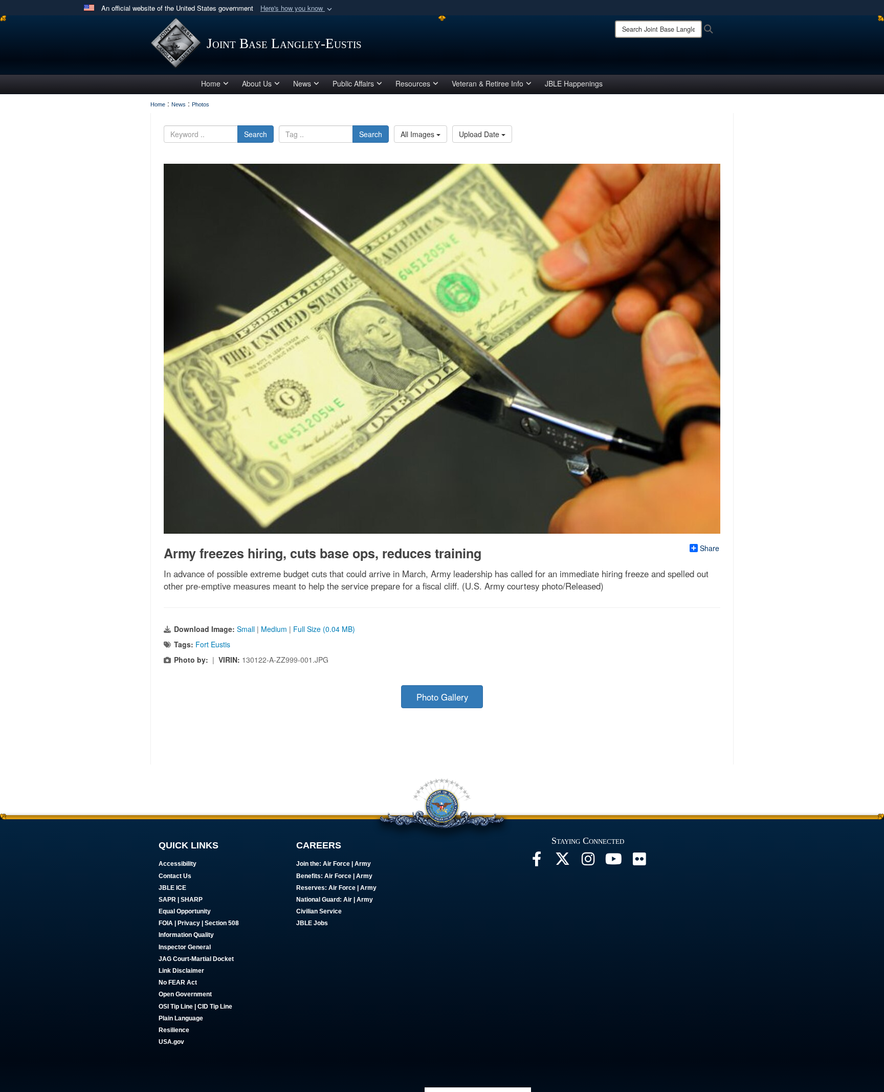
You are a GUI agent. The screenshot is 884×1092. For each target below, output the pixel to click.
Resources (412, 83)
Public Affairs (353, 83)
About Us (257, 83)
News (302, 83)
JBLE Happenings (574, 83)
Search (255, 134)
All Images (418, 134)
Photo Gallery (442, 697)
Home (210, 83)
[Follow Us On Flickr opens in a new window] (639, 862)
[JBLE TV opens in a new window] (613, 862)
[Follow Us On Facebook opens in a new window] (536, 862)
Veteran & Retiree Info (487, 83)
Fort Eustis (212, 644)
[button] (297, 8)
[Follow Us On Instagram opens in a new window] (588, 862)
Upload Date (480, 134)
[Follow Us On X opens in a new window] (562, 862)
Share (709, 548)
